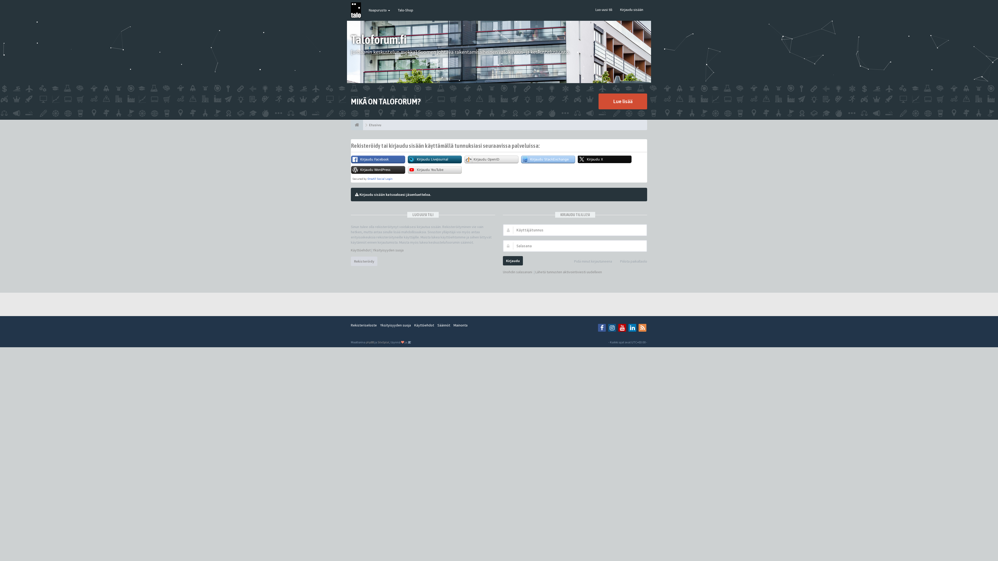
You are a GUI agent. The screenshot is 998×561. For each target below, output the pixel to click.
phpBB (370, 342)
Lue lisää (623, 101)
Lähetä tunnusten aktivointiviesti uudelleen (568, 272)
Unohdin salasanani (517, 272)
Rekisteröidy (364, 261)
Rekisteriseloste (364, 325)
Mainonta (461, 325)
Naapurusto (378, 10)
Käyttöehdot (361, 250)
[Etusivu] (357, 125)
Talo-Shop (405, 10)
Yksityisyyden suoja (388, 250)
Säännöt (443, 325)
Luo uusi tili (603, 9)
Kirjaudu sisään (631, 9)
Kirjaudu (513, 260)
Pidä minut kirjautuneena (593, 261)
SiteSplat (383, 342)
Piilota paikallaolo (633, 261)
